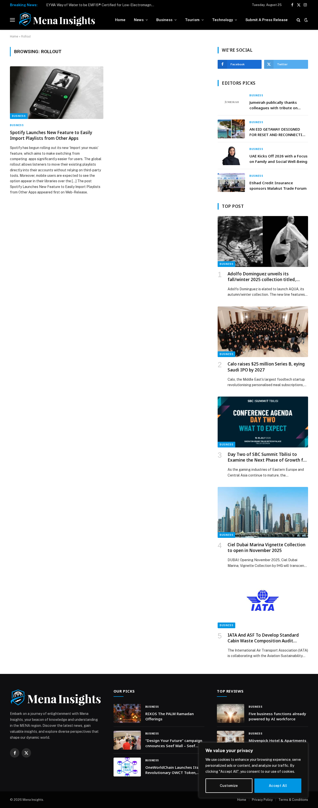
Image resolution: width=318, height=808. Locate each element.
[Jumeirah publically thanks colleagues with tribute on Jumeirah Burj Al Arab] (231, 102)
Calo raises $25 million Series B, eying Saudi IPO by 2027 (266, 366)
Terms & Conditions (293, 800)
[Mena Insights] (57, 19)
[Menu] (12, 20)
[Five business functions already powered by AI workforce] (230, 713)
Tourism (192, 20)
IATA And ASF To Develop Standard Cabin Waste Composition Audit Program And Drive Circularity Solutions (263, 638)
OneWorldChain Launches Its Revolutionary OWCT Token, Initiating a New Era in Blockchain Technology (172, 770)
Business (164, 20)
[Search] (298, 20)
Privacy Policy (262, 800)
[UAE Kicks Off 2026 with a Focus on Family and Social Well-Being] (231, 155)
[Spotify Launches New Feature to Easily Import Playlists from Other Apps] (56, 92)
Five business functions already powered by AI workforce (277, 716)
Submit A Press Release (266, 20)
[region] (253, 770)
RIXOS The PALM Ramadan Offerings (169, 716)
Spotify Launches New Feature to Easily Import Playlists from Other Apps (51, 135)
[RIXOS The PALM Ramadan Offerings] (127, 713)
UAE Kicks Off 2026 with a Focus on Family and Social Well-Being (278, 158)
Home (120, 20)
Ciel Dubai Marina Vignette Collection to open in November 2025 (266, 547)
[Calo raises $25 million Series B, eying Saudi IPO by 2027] (263, 331)
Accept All (278, 786)
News (139, 20)
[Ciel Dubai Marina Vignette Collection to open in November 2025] (263, 512)
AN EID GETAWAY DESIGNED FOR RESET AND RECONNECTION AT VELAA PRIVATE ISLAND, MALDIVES (278, 132)
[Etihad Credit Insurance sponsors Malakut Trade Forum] (231, 182)
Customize (229, 786)
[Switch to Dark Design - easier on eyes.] (305, 20)
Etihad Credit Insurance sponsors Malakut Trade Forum (278, 185)
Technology (222, 20)
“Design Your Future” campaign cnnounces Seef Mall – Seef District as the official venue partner (173, 743)
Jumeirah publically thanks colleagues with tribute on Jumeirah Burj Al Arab (273, 105)
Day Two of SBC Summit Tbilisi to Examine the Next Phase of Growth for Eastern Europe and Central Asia (268, 457)
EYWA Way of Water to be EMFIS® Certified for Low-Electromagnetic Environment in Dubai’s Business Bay (102, 5)
